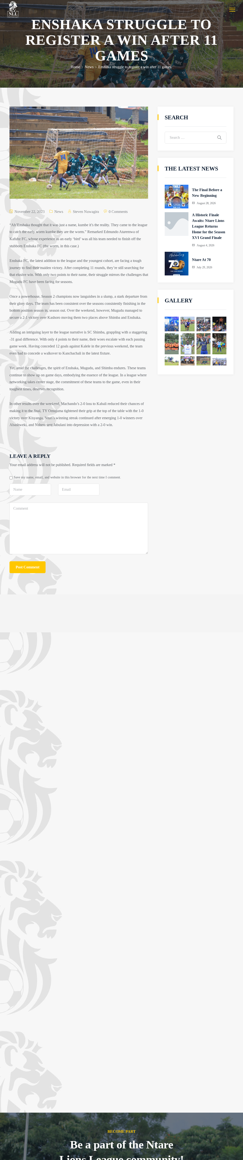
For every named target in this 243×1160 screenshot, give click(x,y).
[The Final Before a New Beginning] (176, 196)
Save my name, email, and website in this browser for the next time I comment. (67, 477)
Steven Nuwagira (86, 212)
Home (75, 67)
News (89, 67)
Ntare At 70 (201, 260)
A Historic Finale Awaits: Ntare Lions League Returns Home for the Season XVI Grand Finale (208, 226)
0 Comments (118, 212)
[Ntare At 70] (176, 263)
